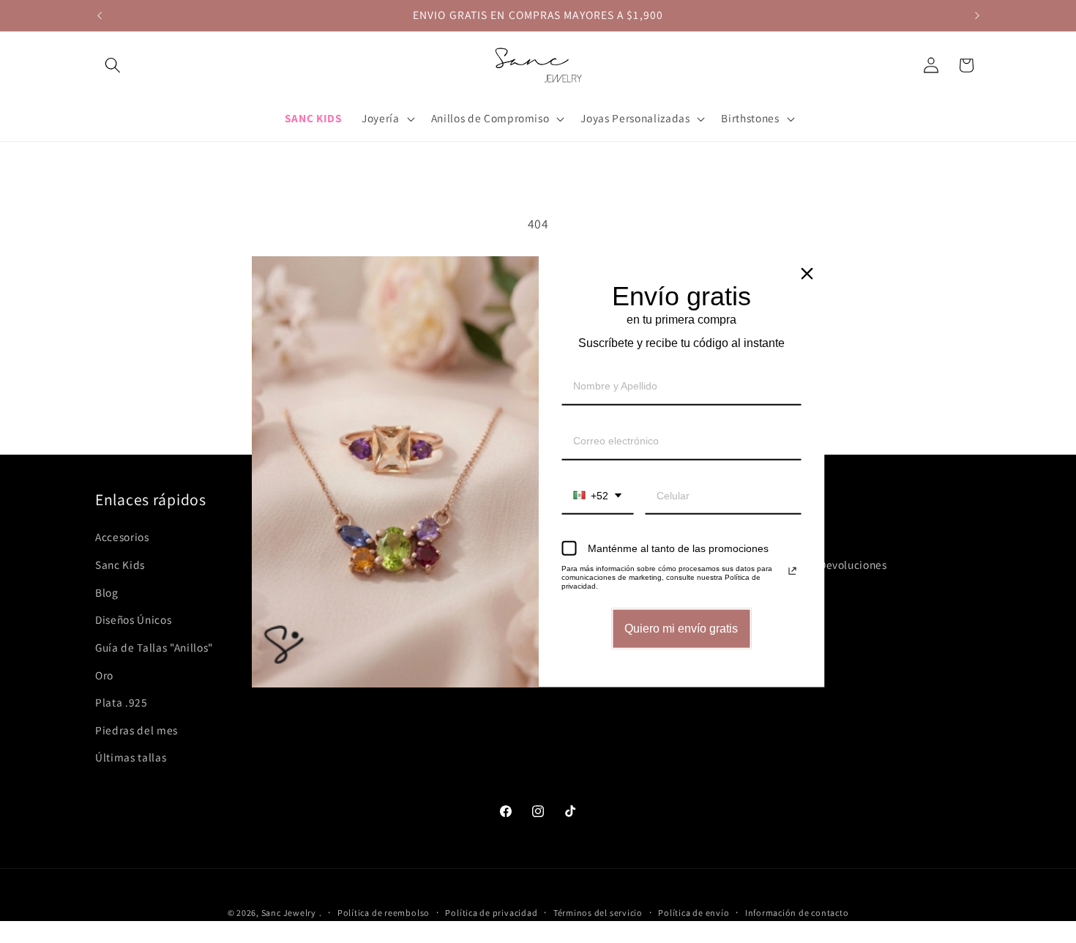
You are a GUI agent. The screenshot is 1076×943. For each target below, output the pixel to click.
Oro (104, 675)
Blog (107, 592)
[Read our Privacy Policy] (793, 571)
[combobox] (597, 496)
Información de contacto (797, 912)
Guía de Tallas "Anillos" (154, 647)
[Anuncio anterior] (99, 15)
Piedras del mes (136, 730)
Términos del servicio (598, 912)
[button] (112, 65)
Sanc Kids (120, 564)
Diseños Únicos (133, 619)
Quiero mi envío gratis (681, 628)
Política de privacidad (491, 912)
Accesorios (122, 536)
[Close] (807, 273)
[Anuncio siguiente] (977, 15)
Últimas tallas (130, 757)
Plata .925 (121, 702)
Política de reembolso (383, 912)
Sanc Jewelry (288, 912)
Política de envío (693, 912)
